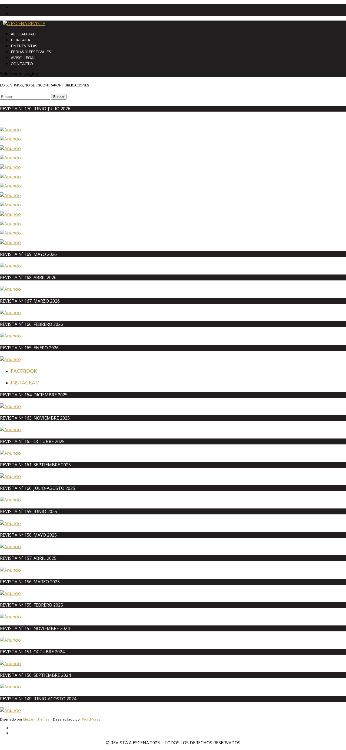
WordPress (91, 719)
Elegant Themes (36, 719)
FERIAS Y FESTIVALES (31, 51)
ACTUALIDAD (23, 33)
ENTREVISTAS (24, 45)
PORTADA (20, 39)
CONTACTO (22, 63)
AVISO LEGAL (23, 57)
